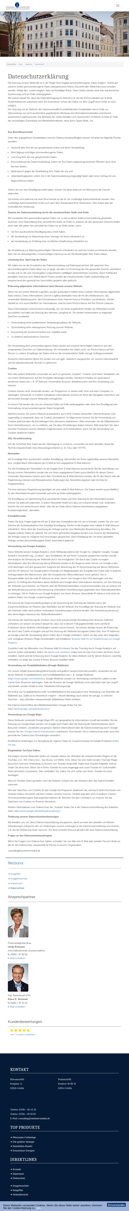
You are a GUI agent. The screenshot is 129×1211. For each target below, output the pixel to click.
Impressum (16, 883)
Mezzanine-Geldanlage (24, 1137)
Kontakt (17, 1169)
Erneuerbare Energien (24, 1150)
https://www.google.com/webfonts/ (26, 678)
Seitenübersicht (20, 1194)
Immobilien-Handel (22, 1146)
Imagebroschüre (19, 878)
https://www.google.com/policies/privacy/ (29, 708)
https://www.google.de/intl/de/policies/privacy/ (37, 811)
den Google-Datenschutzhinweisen (38, 731)
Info (38, 1208)
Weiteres (29, 64)
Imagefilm (16, 873)
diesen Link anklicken (59, 652)
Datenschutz (39, 64)
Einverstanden (116, 1205)
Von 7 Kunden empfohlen (22, 1034)
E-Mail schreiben (16, 958)
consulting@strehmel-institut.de (34, 1118)
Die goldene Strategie (23, 1141)
